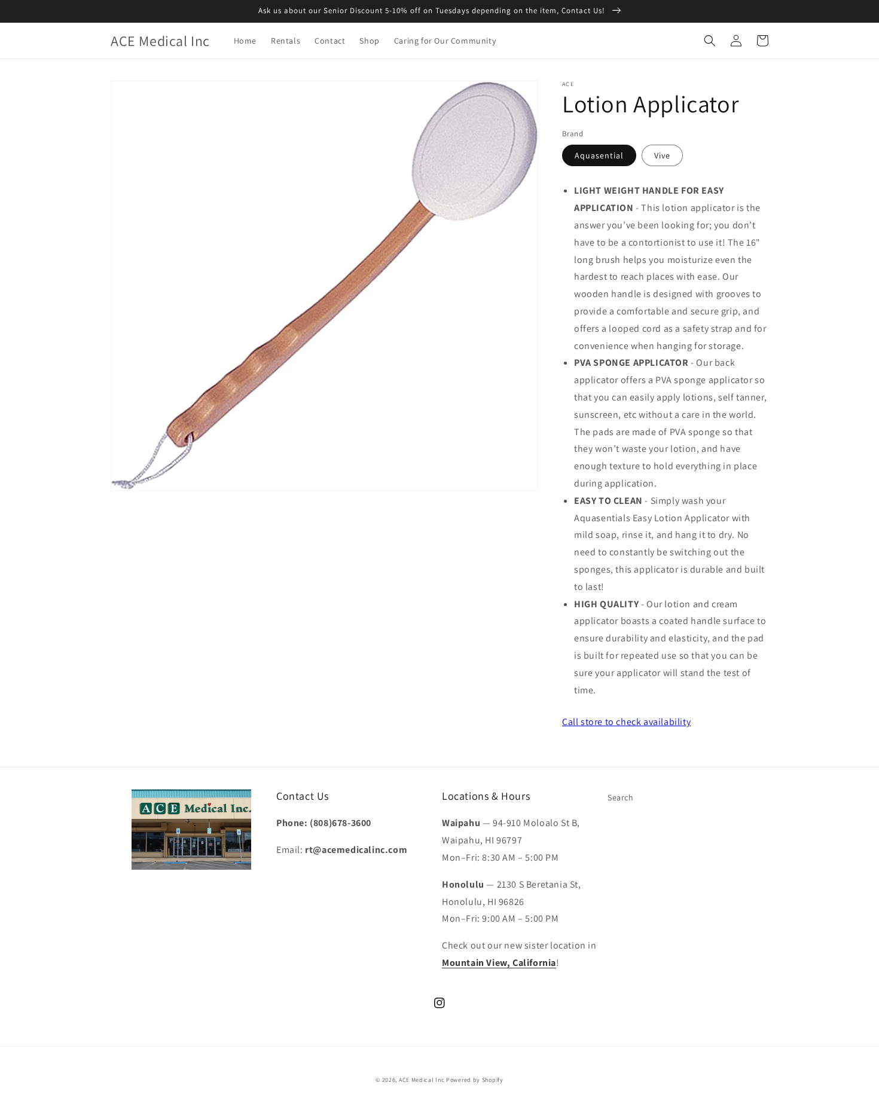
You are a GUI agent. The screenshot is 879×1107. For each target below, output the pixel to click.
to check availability (626, 721)
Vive (662, 155)
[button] (710, 40)
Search (621, 797)
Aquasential (599, 155)
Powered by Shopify (474, 1080)
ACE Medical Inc (422, 1080)
